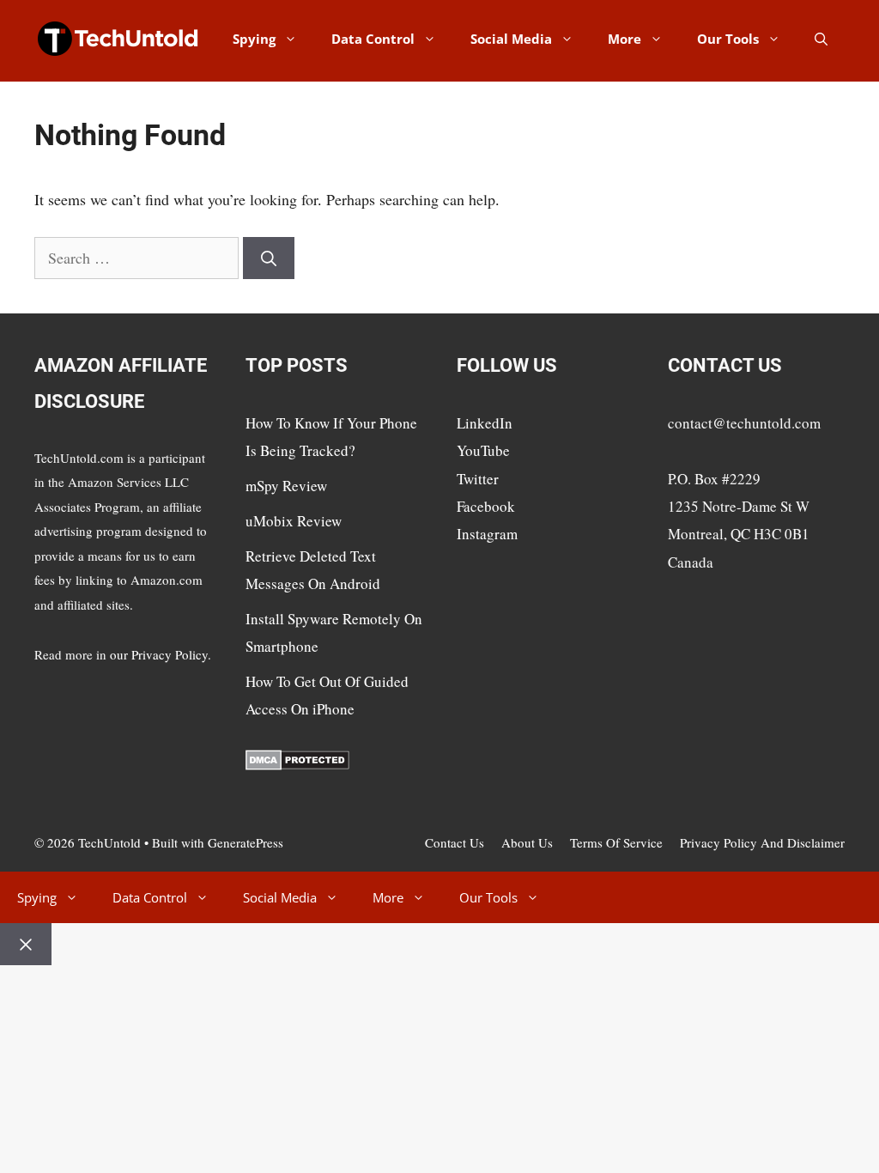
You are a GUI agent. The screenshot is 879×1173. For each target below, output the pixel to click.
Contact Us (454, 842)
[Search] (268, 258)
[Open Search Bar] (821, 38)
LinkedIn (484, 423)
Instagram (487, 534)
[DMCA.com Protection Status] (297, 765)
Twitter (478, 479)
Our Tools (728, 38)
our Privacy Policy (159, 654)
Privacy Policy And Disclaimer (762, 842)
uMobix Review (294, 521)
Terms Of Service (616, 842)
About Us (527, 842)
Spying (254, 38)
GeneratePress (245, 842)
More (624, 38)
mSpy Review (286, 485)
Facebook (486, 506)
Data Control (373, 38)
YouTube (483, 450)
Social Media (511, 38)
